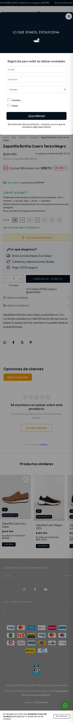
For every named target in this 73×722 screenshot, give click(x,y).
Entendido (62, 716)
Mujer (15, 105)
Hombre (16, 100)
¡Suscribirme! (36, 116)
